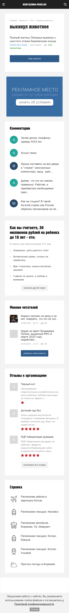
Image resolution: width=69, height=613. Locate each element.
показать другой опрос (35, 288)
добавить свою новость (34, 353)
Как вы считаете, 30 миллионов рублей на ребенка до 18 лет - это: (34, 232)
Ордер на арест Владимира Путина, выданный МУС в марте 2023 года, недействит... (37, 335)
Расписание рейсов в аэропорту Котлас (34, 498)
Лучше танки (28, 152)
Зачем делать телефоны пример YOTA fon (35, 139)
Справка (16, 487)
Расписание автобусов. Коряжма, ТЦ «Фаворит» (36, 524)
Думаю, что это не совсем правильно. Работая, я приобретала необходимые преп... (37, 186)
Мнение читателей (24, 307)
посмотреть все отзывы (34, 465)
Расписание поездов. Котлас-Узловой (39, 550)
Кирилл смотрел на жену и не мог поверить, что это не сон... (39, 317)
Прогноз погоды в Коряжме (38, 564)
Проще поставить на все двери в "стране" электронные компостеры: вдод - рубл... (40, 167)
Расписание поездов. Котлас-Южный (39, 537)
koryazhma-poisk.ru (34, 4)
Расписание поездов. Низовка (39, 511)
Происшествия (19, 45)
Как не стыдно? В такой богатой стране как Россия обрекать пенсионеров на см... (39, 205)
